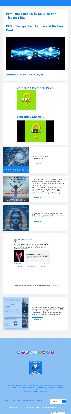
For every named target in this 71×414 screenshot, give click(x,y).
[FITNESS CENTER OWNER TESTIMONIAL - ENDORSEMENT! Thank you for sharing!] (16, 313)
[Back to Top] (64, 407)
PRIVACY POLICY (28, 401)
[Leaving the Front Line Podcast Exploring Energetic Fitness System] (16, 160)
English (55, 413)
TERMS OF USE (42, 401)
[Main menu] (66, 3)
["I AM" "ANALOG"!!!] (16, 189)
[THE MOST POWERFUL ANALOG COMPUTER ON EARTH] (16, 218)
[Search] (64, 401)
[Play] (35, 54)
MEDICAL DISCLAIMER (12, 401)
